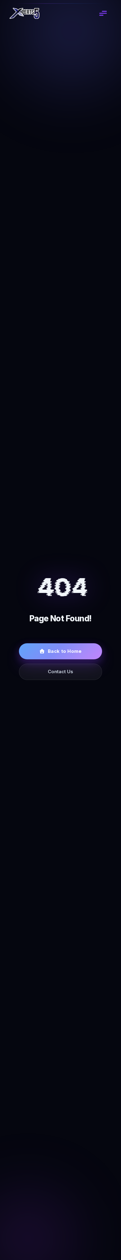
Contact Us (60, 671)
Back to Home (65, 651)
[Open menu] (102, 13)
